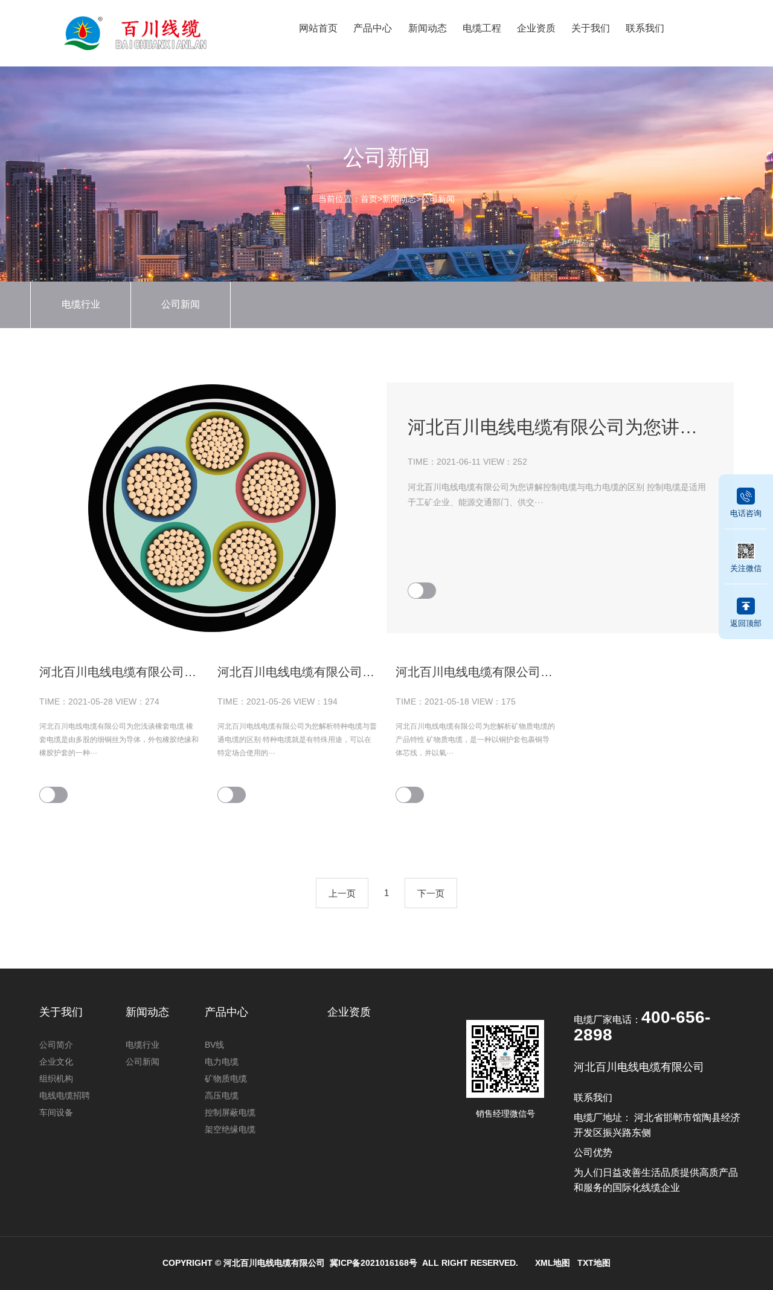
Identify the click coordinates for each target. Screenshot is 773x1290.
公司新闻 (438, 199)
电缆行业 (81, 304)
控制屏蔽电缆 (230, 1112)
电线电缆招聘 (64, 1095)
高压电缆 (222, 1095)
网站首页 (318, 28)
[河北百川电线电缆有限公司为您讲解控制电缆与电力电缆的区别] (212, 507)
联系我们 (645, 28)
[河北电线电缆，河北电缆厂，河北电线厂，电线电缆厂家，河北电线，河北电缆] (146, 32)
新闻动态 (427, 28)
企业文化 (56, 1061)
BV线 (214, 1045)
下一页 (430, 893)
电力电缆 (222, 1061)
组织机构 (56, 1078)
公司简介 (56, 1045)
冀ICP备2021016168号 (373, 1263)
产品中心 (372, 28)
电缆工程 (482, 28)
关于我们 (590, 28)
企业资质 (536, 28)
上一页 (342, 893)
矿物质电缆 (226, 1078)
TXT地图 (594, 1263)
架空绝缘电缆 (230, 1129)
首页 (369, 199)
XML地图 (552, 1263)
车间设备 (56, 1112)
